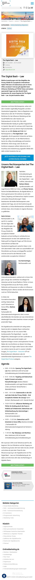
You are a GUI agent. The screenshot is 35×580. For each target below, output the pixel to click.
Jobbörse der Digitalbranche (12, 538)
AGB (5, 566)
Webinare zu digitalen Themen (13, 534)
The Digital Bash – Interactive (16, 351)
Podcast (6, 543)
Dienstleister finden (10, 536)
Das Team (7, 557)
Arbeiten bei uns (9, 559)
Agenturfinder (8, 526)
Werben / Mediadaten (10, 552)
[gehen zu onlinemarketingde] (24, 8)
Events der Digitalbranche (12, 541)
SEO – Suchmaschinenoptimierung (14, 508)
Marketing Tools (9, 518)
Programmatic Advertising (12, 515)
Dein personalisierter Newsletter (14, 529)
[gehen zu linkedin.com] (29, 8)
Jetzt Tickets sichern (17, 102)
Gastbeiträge (8, 554)
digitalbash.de (10, 70)
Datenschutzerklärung (10, 564)
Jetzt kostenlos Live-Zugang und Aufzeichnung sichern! (17, 157)
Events (11, 21)
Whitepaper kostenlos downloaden (14, 531)
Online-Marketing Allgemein (19, 25)
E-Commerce (8, 513)
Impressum (7, 561)
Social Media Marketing (11, 506)
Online (17, 21)
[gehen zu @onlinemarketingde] (27, 8)
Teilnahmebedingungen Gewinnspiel (15, 569)
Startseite (4, 21)
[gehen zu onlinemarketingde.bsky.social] (32, 8)
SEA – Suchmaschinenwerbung (13, 510)
